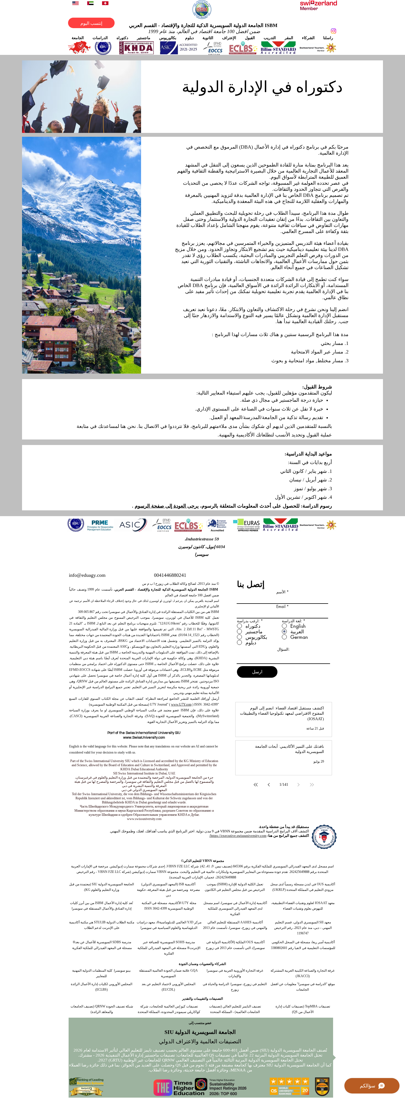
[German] (105, 3)
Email (280, 607)
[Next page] (269, 785)
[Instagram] (333, 31)
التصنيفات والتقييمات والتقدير (202, 999)
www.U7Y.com (181, 704)
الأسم (280, 592)
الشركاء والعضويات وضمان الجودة (202, 964)
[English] (75, 3)
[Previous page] (299, 785)
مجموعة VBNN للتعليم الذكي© (202, 861)
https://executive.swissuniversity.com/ (237, 835)
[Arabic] (90, 3)
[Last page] (256, 785)
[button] (77, 37)
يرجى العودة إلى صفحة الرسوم (167, 506)
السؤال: (283, 649)
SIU (94, 884)
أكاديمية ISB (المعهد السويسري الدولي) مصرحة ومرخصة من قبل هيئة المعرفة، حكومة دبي (168, 889)
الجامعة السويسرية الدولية (115, 884)
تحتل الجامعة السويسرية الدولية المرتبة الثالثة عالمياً (257, 1060)
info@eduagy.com (87, 575)
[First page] (312, 785)
